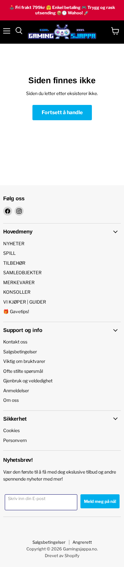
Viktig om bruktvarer (24, 361)
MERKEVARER (19, 282)
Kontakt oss (15, 341)
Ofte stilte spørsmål (23, 371)
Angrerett (82, 542)
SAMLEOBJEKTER (22, 272)
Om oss (11, 400)
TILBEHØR (14, 263)
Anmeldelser (16, 390)
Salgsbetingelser (20, 351)
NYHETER (13, 243)
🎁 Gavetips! (16, 311)
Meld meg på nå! (100, 501)
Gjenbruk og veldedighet (27, 380)
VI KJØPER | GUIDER (24, 302)
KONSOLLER (17, 292)
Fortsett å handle (62, 112)
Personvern (15, 440)
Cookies (11, 430)
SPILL (9, 253)
